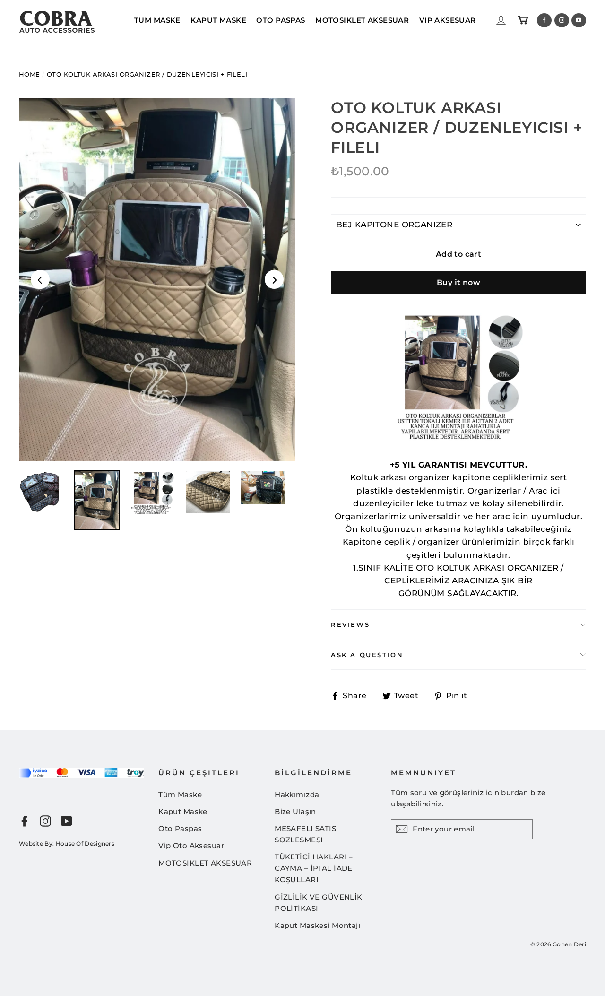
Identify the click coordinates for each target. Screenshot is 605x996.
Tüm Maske (180, 794)
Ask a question (367, 654)
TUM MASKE (157, 20)
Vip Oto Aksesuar (191, 845)
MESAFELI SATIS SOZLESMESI (305, 834)
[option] (157, 279)
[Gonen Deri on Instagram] (45, 820)
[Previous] (40, 279)
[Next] (274, 279)
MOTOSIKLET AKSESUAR (362, 20)
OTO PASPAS (280, 20)
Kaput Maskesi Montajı (317, 925)
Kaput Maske (182, 811)
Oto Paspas (180, 828)
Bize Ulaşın (295, 811)
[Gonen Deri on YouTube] (66, 820)
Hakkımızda (297, 794)
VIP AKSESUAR (447, 20)
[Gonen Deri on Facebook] (24, 820)
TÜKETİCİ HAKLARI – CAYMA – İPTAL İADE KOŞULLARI (314, 868)
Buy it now (458, 282)
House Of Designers (85, 843)
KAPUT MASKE (218, 20)
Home (29, 74)
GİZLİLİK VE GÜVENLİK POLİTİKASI (319, 902)
